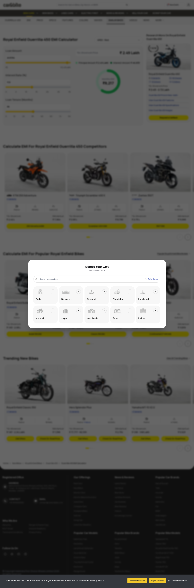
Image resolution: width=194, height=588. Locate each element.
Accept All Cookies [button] (137, 580)
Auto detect (153, 279)
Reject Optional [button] (157, 580)
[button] (177, 580)
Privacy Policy (97, 580)
